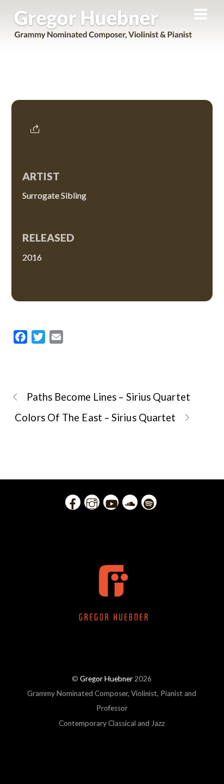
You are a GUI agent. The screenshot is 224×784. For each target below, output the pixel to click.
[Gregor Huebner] (103, 34)
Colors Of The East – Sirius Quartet (95, 417)
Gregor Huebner (106, 678)
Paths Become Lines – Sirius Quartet (108, 397)
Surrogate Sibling (111, 85)
